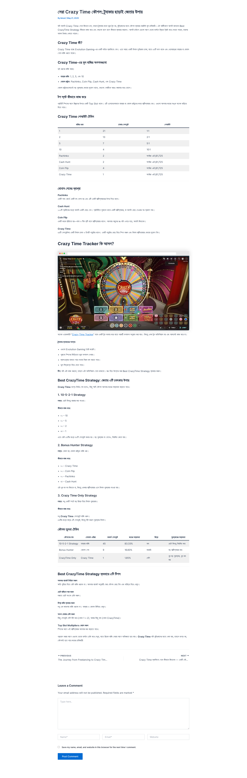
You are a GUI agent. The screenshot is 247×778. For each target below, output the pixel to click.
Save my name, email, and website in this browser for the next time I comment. (99, 747)
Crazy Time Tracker (82, 334)
